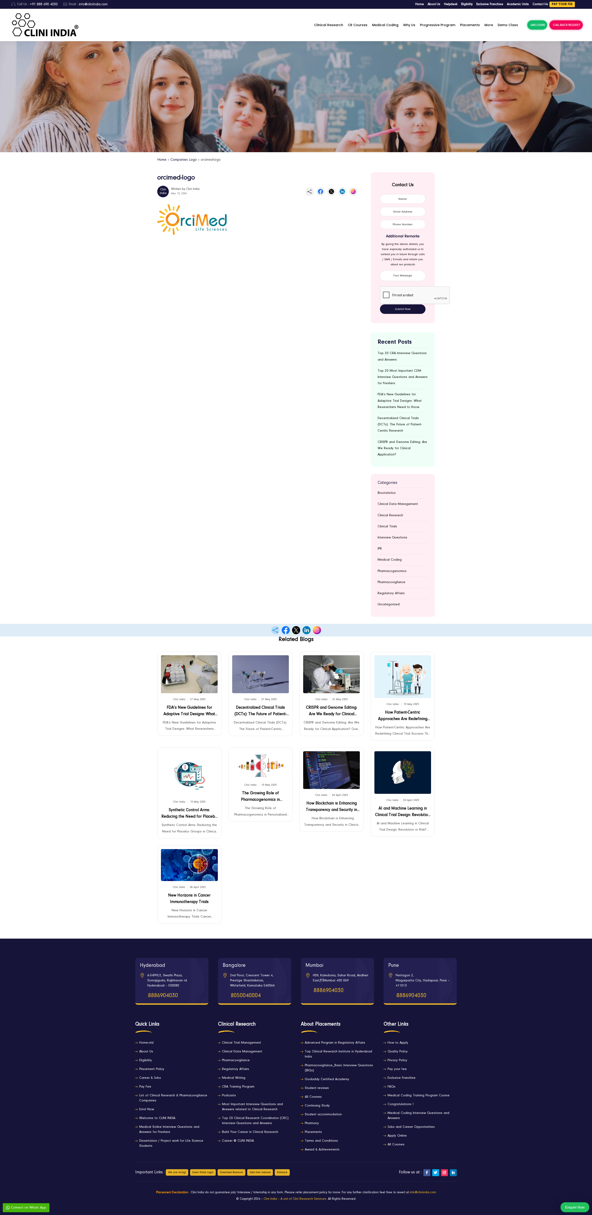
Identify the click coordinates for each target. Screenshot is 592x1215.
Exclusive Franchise (489, 4)
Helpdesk (450, 4)
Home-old (146, 1043)
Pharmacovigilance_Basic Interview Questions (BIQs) (339, 1068)
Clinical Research (328, 25)
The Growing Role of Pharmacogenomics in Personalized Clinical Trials (260, 797)
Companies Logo (183, 160)
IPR (380, 548)
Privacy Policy (397, 1060)
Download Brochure (231, 1172)
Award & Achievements (322, 1149)
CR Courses (357, 25)
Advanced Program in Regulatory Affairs (335, 1043)
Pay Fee (145, 1086)
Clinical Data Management (398, 504)
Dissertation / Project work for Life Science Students (171, 1143)
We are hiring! (177, 1172)
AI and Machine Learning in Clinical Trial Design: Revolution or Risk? (402, 813)
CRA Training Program (238, 1086)
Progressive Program (437, 25)
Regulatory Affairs (391, 593)
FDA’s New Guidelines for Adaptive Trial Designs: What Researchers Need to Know (400, 401)
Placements (470, 25)
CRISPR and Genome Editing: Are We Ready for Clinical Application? (402, 448)
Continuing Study (317, 1105)
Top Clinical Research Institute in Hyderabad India (338, 1054)
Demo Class (508, 25)
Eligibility (467, 4)
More (488, 25)
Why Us (409, 25)
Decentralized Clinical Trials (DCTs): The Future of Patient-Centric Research (400, 425)
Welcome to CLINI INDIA (157, 1118)
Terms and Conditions (321, 1141)
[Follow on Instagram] (444, 1172)
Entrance (282, 1172)
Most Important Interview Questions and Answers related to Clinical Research (252, 1107)
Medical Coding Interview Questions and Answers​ (418, 1115)
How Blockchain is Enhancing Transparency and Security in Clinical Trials (331, 807)
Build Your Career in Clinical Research (250, 1132)
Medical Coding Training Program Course (419, 1095)
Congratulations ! (400, 1104)
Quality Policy (398, 1051)
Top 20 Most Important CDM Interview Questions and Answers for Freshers (403, 377)
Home (419, 4)
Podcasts (229, 1095)
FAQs (391, 1086)
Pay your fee (562, 4)
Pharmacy (312, 1123)
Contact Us (540, 4)
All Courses (313, 1097)
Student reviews (317, 1088)
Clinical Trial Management (241, 1043)
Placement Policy (151, 1069)
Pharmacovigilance (391, 582)
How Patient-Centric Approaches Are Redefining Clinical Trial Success (402, 717)
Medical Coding (385, 25)
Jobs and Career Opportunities (411, 1127)
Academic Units (518, 4)
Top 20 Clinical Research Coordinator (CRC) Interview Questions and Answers (255, 1120)
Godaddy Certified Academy (327, 1079)
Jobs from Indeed (260, 1172)
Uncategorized (389, 604)
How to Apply (398, 1043)
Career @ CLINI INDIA (238, 1141)
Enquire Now (575, 1207)
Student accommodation (323, 1114)
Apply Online (397, 1136)
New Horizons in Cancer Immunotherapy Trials (189, 898)
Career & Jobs (150, 1078)
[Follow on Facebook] (426, 1172)
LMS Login (538, 25)
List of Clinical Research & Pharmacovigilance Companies (173, 1098)
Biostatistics (387, 493)
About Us (434, 4)
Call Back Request (566, 25)
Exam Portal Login (202, 1172)
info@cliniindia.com (423, 1192)
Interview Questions (392, 537)
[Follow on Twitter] (435, 1172)
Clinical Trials (387, 526)
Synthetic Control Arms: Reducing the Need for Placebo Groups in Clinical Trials (189, 814)
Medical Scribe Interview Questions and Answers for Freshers (169, 1129)
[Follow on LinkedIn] (453, 1172)
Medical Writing (233, 1078)
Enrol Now (146, 1109)
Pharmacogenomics (392, 571)
